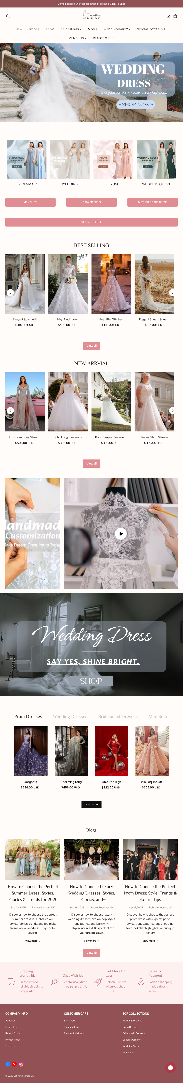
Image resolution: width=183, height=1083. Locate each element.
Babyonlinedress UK (43, 907)
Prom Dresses (130, 1027)
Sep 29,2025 (18, 907)
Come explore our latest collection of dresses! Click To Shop (91, 3)
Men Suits (30, 202)
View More (91, 804)
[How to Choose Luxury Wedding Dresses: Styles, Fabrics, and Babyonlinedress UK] (91, 859)
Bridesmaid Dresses (134, 1033)
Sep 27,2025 (135, 907)
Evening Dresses (91, 221)
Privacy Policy (12, 1039)
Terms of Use (12, 1046)
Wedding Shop (131, 1046)
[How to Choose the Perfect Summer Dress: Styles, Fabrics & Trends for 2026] (32, 859)
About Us (10, 1020)
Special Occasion (132, 1039)
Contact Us (11, 1027)
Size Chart (69, 1020)
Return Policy (12, 1033)
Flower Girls (91, 202)
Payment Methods (74, 1033)
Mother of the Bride (152, 202)
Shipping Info (71, 1027)
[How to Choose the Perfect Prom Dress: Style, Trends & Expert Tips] (150, 859)
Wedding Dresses (132, 1020)
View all (91, 345)
